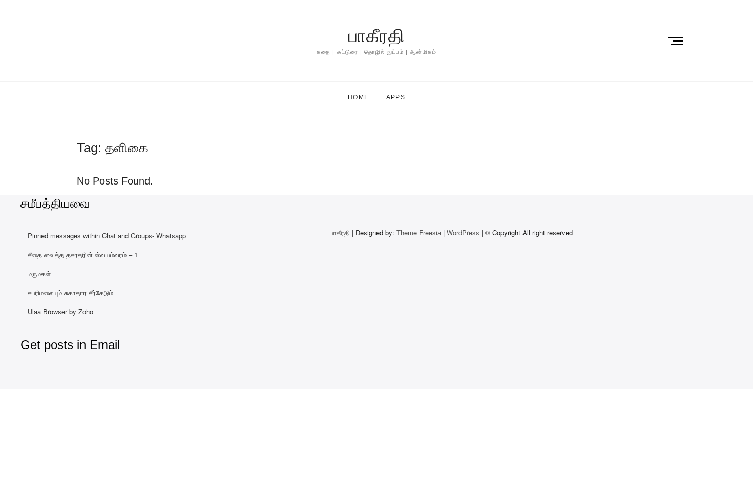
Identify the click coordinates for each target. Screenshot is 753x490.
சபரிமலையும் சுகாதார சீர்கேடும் (70, 292)
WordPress (463, 232)
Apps (395, 97)
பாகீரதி (376, 35)
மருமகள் (39, 273)
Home (358, 97)
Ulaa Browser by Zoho (60, 311)
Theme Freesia (418, 232)
